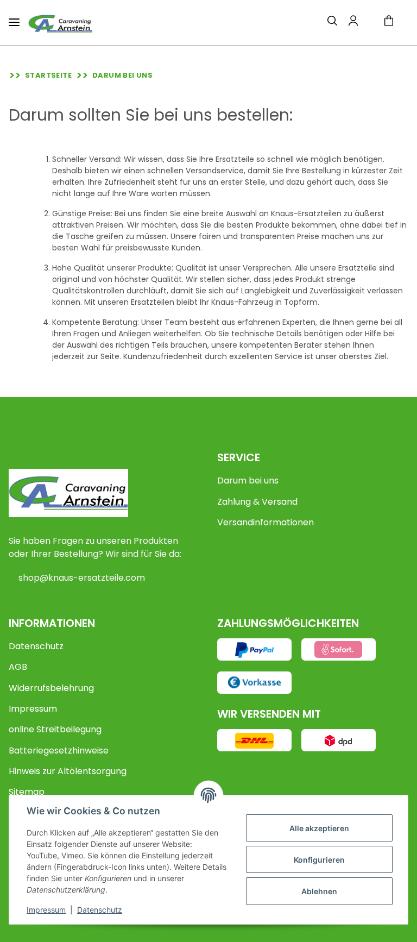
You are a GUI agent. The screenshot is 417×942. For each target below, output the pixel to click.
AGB (18, 667)
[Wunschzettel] (370, 23)
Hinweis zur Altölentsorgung (68, 771)
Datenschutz (36, 646)
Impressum (33, 708)
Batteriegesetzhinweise (59, 750)
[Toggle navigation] (14, 17)
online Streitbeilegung (55, 729)
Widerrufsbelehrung (51, 688)
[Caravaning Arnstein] (60, 24)
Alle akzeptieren (319, 828)
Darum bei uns (248, 480)
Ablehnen (319, 891)
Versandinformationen (265, 522)
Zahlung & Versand (257, 501)
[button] (332, 22)
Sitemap (27, 792)
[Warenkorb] (393, 22)
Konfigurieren (319, 859)
